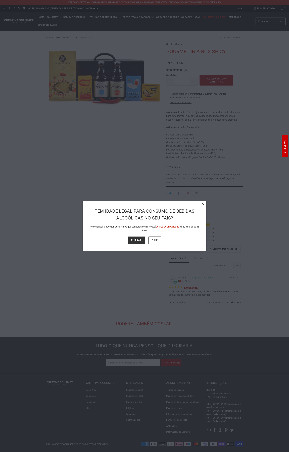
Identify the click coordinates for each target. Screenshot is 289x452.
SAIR (155, 240)
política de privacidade (167, 226)
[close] (203, 204)
